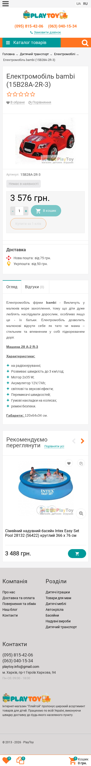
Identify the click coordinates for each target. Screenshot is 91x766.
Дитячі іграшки (58, 592)
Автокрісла (55, 609)
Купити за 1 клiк (28, 224)
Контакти (10, 615)
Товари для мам (58, 598)
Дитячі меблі (56, 604)
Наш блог (9, 609)
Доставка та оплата (18, 598)
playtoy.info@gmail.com (20, 667)
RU (85, 4)
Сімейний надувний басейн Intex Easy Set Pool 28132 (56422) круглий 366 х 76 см (42, 533)
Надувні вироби (58, 621)
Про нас (8, 592)
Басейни (52, 615)
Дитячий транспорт (61, 627)
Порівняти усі (54, 446)
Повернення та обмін (19, 604)
